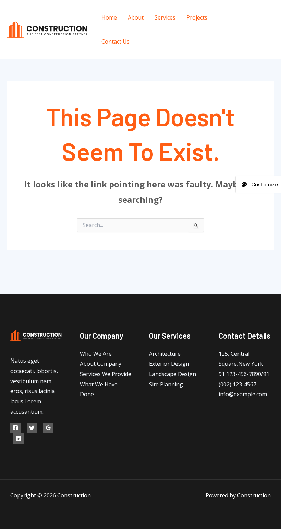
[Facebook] (244, 24)
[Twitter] (259, 24)
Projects (196, 17)
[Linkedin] (18, 438)
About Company (100, 363)
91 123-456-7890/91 (244, 374)
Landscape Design (172, 374)
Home (109, 17)
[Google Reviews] (48, 428)
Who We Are (96, 353)
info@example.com (243, 394)
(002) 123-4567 (237, 384)
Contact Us (115, 41)
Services (165, 17)
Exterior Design (169, 363)
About (136, 17)
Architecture (165, 353)
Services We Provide (105, 374)
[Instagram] (249, 34)
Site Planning (166, 384)
